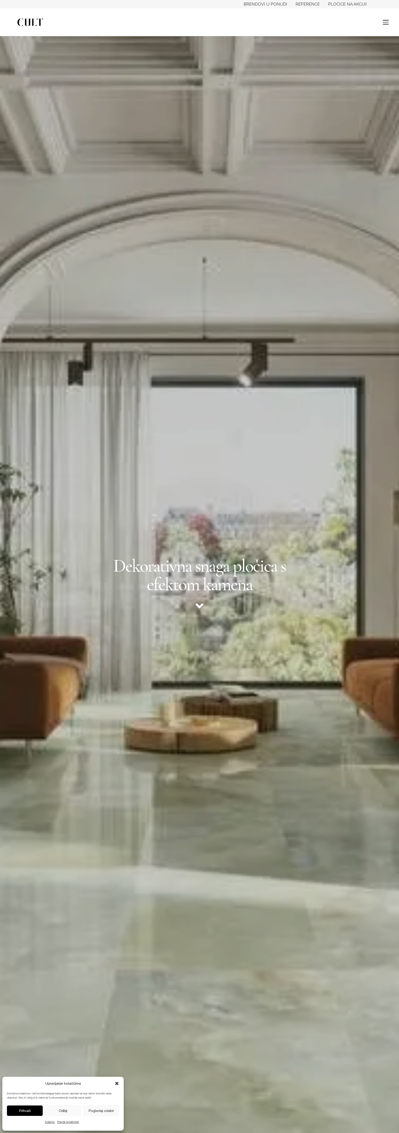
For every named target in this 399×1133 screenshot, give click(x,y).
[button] (117, 1083)
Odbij (63, 1111)
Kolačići (50, 1122)
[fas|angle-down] (199, 606)
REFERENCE (308, 4)
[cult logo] (30, 22)
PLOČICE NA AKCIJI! (347, 4)
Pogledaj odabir (101, 1111)
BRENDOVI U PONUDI (265, 4)
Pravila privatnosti (68, 1122)
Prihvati (25, 1111)
